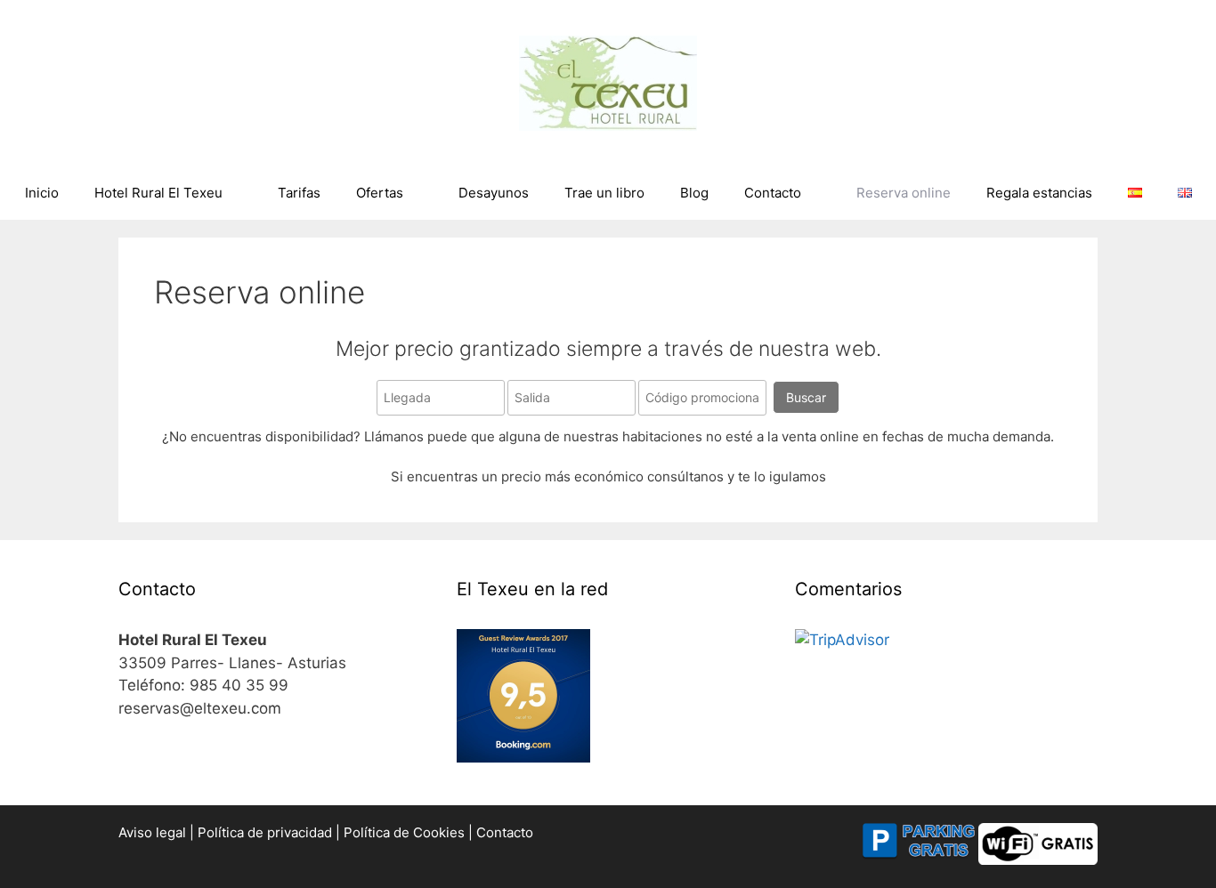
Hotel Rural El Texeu (158, 192)
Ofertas (379, 192)
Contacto (772, 192)
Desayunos (493, 192)
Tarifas (299, 192)
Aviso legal (154, 832)
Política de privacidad (267, 832)
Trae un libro (604, 192)
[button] (1178, 25)
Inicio (42, 192)
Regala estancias (1039, 192)
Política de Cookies (406, 832)
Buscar (806, 397)
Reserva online (903, 192)
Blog (694, 192)
